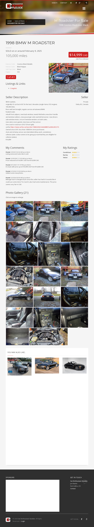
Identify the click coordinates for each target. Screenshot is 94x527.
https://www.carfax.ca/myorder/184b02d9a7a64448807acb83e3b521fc (35, 127)
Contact (73, 489)
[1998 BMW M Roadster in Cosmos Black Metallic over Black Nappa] (68, 78)
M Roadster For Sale (15, 23)
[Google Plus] (79, 3)
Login (23, 521)
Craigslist (13, 88)
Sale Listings (20, 21)
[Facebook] (76, 3)
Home (9, 21)
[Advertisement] (47, 398)
